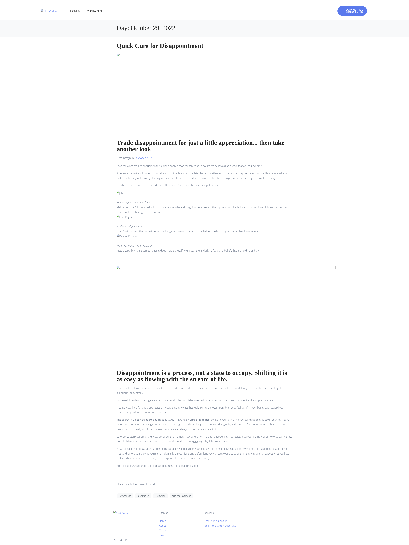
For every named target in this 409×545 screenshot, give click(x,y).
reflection (160, 495)
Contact (93, 11)
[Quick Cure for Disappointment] (204, 95)
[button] (204, 255)
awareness (125, 495)
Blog (102, 11)
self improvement (181, 495)
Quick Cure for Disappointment (160, 45)
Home (74, 11)
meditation (143, 495)
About (82, 11)
